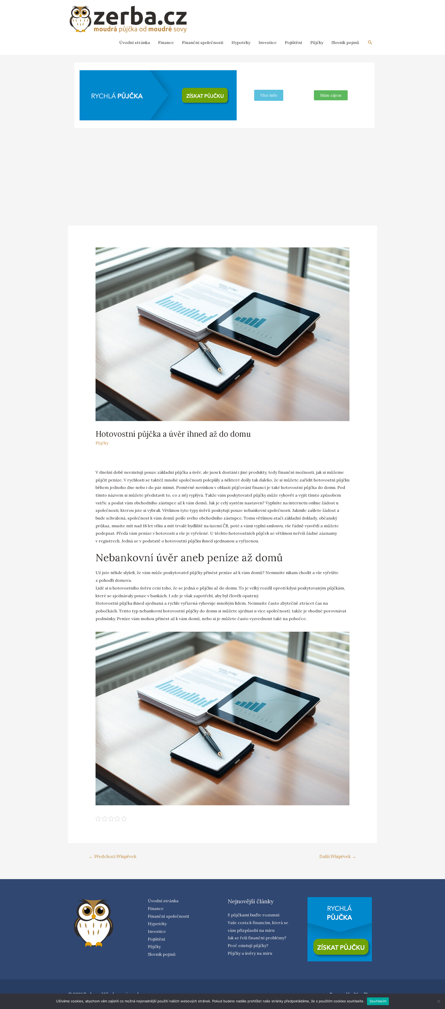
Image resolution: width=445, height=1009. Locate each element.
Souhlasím (378, 1001)
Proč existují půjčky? (248, 945)
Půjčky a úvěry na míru (250, 953)
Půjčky (316, 42)
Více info (268, 95)
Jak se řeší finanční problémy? (257, 937)
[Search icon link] (370, 42)
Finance (166, 42)
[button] (331, 95)
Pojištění (293, 42)
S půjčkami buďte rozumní (253, 914)
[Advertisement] (222, 171)
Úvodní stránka (134, 42)
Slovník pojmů (345, 42)
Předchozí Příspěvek (112, 856)
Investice (268, 42)
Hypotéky (241, 42)
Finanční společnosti (202, 42)
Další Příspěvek (337, 856)
